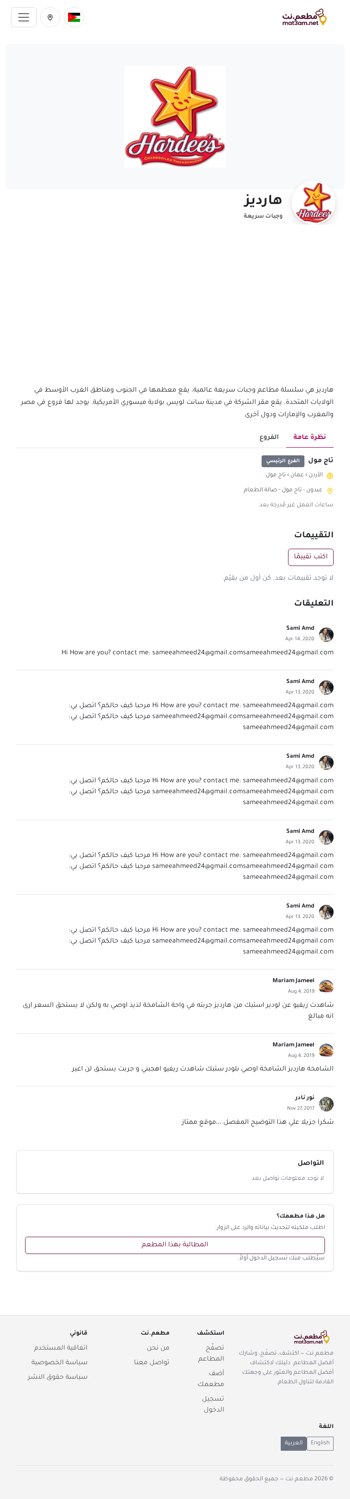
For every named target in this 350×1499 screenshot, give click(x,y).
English (320, 1443)
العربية (294, 1443)
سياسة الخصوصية (59, 1363)
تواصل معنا (152, 1363)
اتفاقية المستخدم (61, 1348)
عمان (297, 475)
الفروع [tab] (269, 438)
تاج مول (276, 475)
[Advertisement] (175, 310)
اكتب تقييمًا (311, 557)
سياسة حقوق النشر (58, 1378)
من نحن (158, 1348)
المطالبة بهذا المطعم (175, 1245)
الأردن (316, 475)
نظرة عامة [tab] (309, 438)
